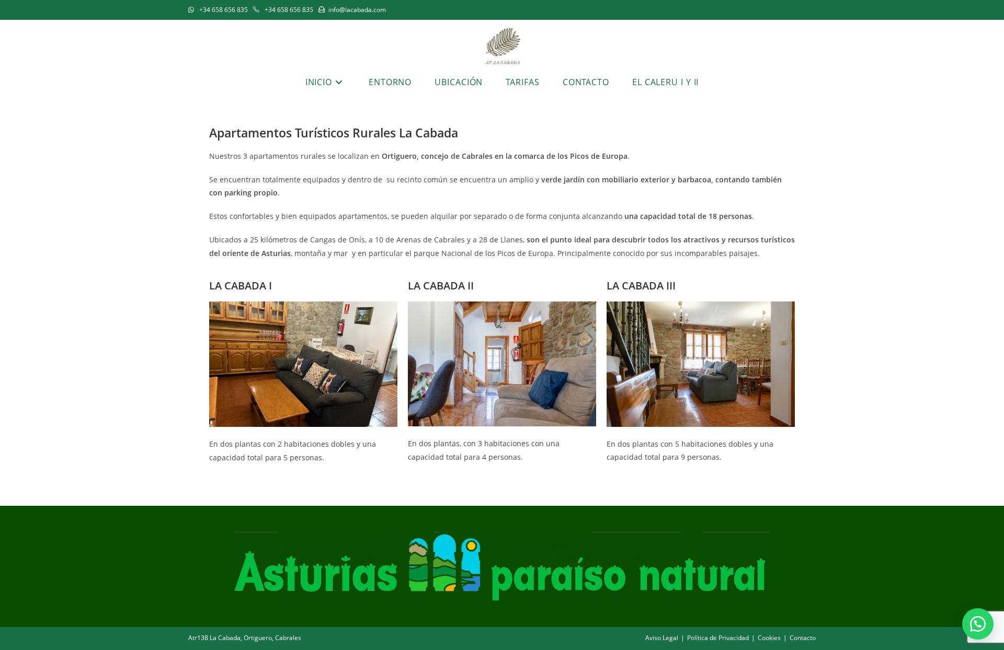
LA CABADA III (641, 285)
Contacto (803, 637)
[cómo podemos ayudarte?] (978, 624)
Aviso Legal (661, 637)
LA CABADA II (441, 285)
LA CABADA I (240, 285)
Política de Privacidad (718, 637)
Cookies (769, 637)
